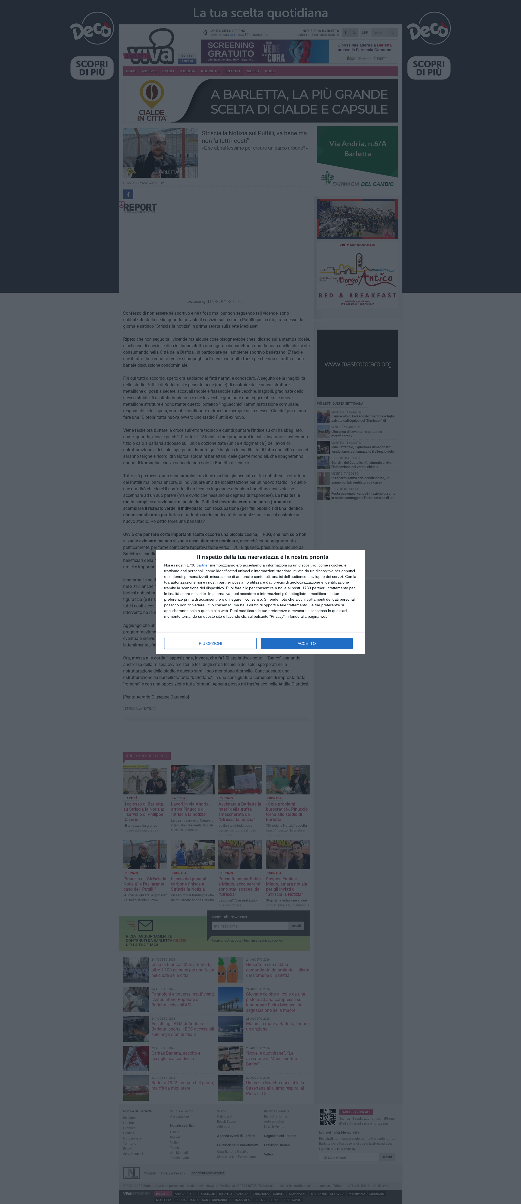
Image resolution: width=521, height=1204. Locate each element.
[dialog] (260, 602)
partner (202, 565)
